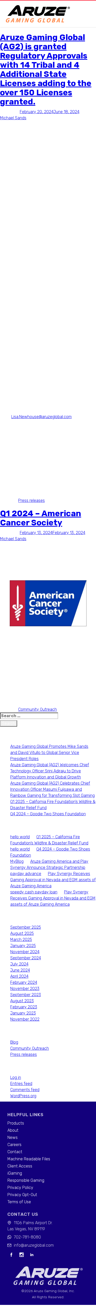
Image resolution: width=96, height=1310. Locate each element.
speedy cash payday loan (33, 892)
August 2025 (22, 933)
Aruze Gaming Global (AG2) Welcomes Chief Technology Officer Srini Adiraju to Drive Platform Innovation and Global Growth (49, 771)
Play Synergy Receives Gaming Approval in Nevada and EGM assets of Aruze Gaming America (53, 879)
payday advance (25, 873)
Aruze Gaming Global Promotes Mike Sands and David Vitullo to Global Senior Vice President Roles (49, 752)
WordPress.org (23, 1095)
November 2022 (24, 1019)
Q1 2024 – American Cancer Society (40, 518)
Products (15, 1123)
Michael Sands (13, 117)
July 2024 (19, 964)
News (12, 1137)
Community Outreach (37, 709)
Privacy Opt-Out (22, 1194)
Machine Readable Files (28, 1158)
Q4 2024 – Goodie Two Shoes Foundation (48, 813)
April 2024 (19, 976)
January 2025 (23, 945)
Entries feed (21, 1083)
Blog (14, 1042)
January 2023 (23, 1013)
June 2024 (20, 970)
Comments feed (24, 1089)
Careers (14, 1144)
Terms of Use (19, 1201)
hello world (20, 836)
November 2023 (24, 988)
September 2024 (25, 957)
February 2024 (23, 982)
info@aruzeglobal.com (34, 1245)
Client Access (19, 1166)
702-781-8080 (27, 1237)
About (12, 1130)
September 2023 (25, 994)
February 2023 (23, 1007)
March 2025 (21, 939)
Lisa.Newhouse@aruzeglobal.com (41, 416)
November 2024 (24, 951)
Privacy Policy (20, 1187)
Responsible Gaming (25, 1180)
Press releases (31, 500)
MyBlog (17, 861)
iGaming (14, 1173)
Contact (14, 1151)
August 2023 (22, 1000)
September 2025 (25, 927)
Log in (15, 1077)
